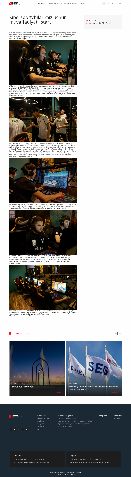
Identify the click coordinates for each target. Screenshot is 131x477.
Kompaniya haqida (44, 418)
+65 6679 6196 (96, 459)
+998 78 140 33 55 (116, 4)
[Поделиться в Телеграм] (110, 23)
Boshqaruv (41, 429)
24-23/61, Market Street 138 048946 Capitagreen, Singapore (91, 462)
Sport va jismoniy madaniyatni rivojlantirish (74, 424)
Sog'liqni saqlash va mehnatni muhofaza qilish (75, 421)
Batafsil (57, 393)
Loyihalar (40, 421)
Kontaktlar (82, 4)
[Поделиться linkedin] (103, 23)
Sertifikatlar (41, 426)
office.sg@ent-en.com (79, 459)
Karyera (74, 4)
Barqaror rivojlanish (54, 4)
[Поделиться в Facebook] (99, 23)
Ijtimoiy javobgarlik (65, 426)
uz (104, 4)
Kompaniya (40, 4)
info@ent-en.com (21, 459)
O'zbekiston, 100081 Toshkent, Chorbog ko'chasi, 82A (33, 462)
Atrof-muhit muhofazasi (67, 418)
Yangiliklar (67, 4)
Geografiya (41, 424)
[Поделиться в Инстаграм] (106, 23)
